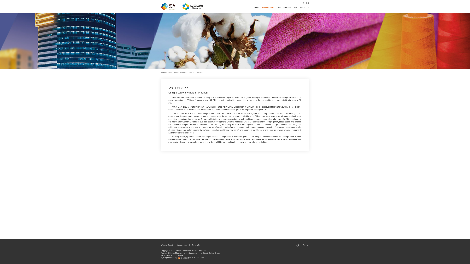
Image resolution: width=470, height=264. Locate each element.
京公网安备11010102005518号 (192, 258)
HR (295, 7)
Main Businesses (284, 7)
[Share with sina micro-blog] (297, 245)
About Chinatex (268, 7)
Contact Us (304, 7)
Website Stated (167, 245)
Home (256, 7)
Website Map (182, 245)
